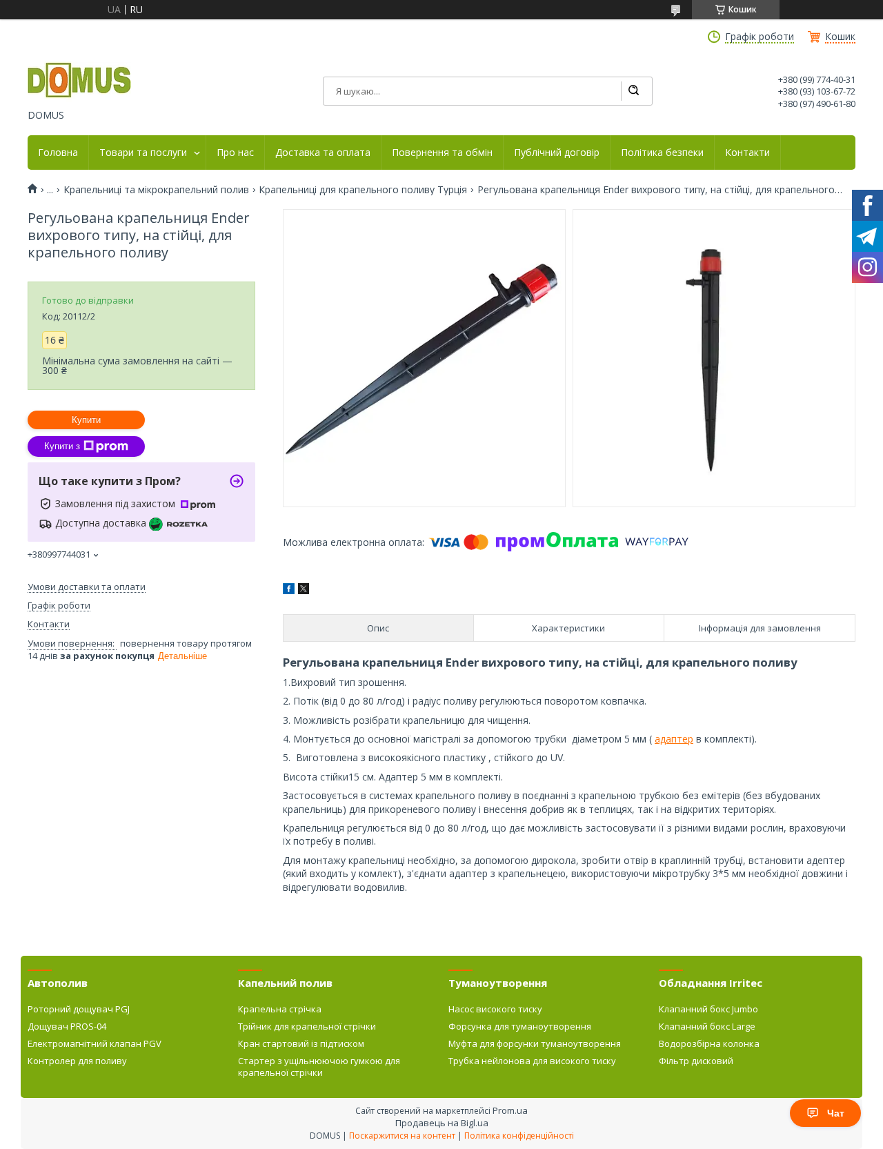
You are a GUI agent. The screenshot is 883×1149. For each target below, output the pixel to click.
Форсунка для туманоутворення (519, 1026)
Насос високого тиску (495, 1009)
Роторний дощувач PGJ (79, 1009)
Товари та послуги (143, 152)
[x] (303, 590)
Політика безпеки (662, 152)
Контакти (747, 152)
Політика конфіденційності (519, 1135)
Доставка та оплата (322, 152)
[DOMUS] (79, 81)
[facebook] (289, 590)
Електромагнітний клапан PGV (94, 1043)
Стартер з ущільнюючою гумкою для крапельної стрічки (319, 1066)
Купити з (62, 446)
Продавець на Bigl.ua (441, 1123)
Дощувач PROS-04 (67, 1026)
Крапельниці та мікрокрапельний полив (156, 190)
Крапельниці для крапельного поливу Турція (363, 190)
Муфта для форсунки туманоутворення (534, 1043)
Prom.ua (510, 1110)
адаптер (674, 738)
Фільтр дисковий (696, 1060)
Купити (86, 420)
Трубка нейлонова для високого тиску (532, 1060)
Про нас (235, 152)
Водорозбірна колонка (709, 1043)
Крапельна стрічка (279, 1009)
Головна (58, 152)
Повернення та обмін (442, 152)
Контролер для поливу (77, 1060)
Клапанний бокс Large (707, 1026)
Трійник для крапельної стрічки (307, 1026)
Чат (835, 1113)
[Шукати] (633, 91)
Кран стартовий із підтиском (301, 1043)
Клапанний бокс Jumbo (708, 1009)
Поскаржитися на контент (402, 1135)
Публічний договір (556, 152)
